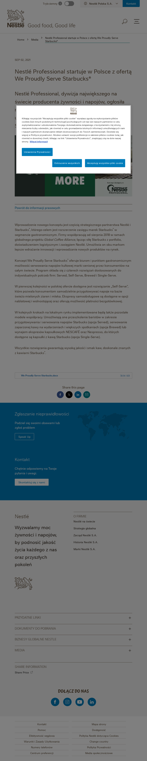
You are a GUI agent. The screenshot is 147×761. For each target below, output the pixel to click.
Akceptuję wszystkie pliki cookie (105, 162)
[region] (73, 139)
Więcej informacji (39, 141)
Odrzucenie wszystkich (67, 162)
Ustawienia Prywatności (37, 151)
